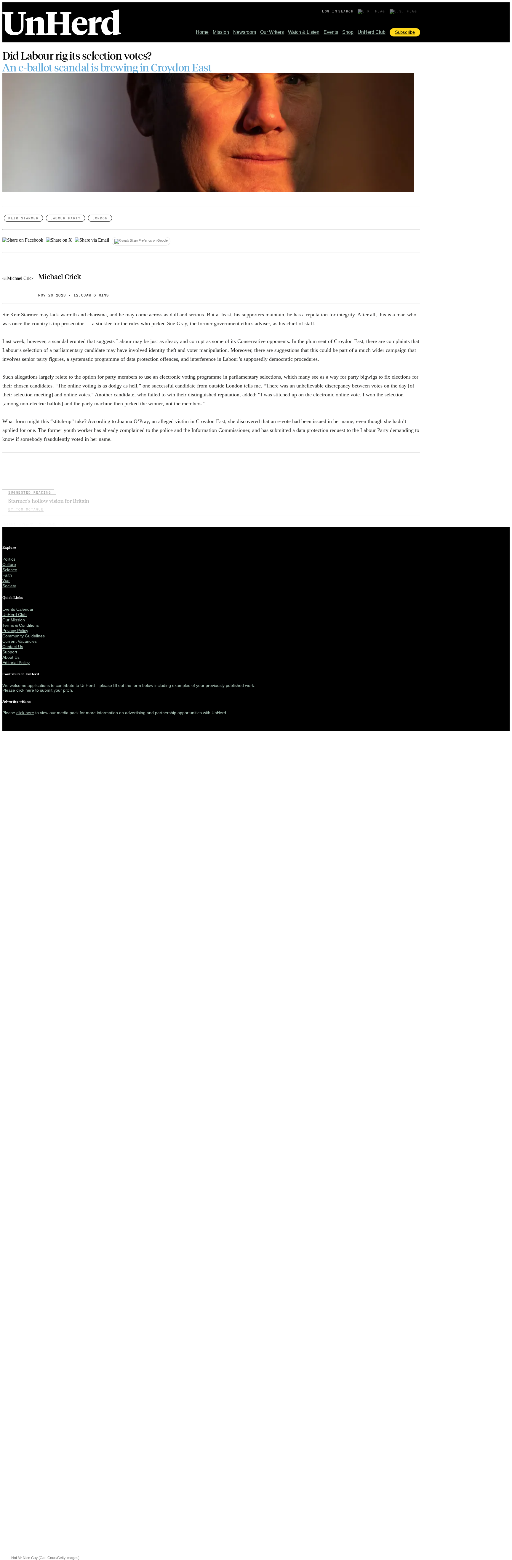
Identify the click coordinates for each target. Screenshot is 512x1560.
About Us (11, 657)
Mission (221, 32)
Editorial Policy (16, 662)
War (6, 580)
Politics (8, 559)
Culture (9, 564)
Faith (7, 575)
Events (331, 32)
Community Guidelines (23, 636)
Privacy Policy (15, 630)
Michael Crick (59, 276)
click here (25, 690)
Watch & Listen (303, 32)
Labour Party (65, 218)
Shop (347, 32)
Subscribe (405, 32)
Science (9, 569)
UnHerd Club (371, 32)
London (100, 218)
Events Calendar (17, 609)
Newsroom (244, 32)
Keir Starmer (23, 218)
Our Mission (13, 620)
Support (9, 652)
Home (202, 32)
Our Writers (272, 32)
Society (9, 585)
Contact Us (12, 646)
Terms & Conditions (20, 625)
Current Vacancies (19, 641)
